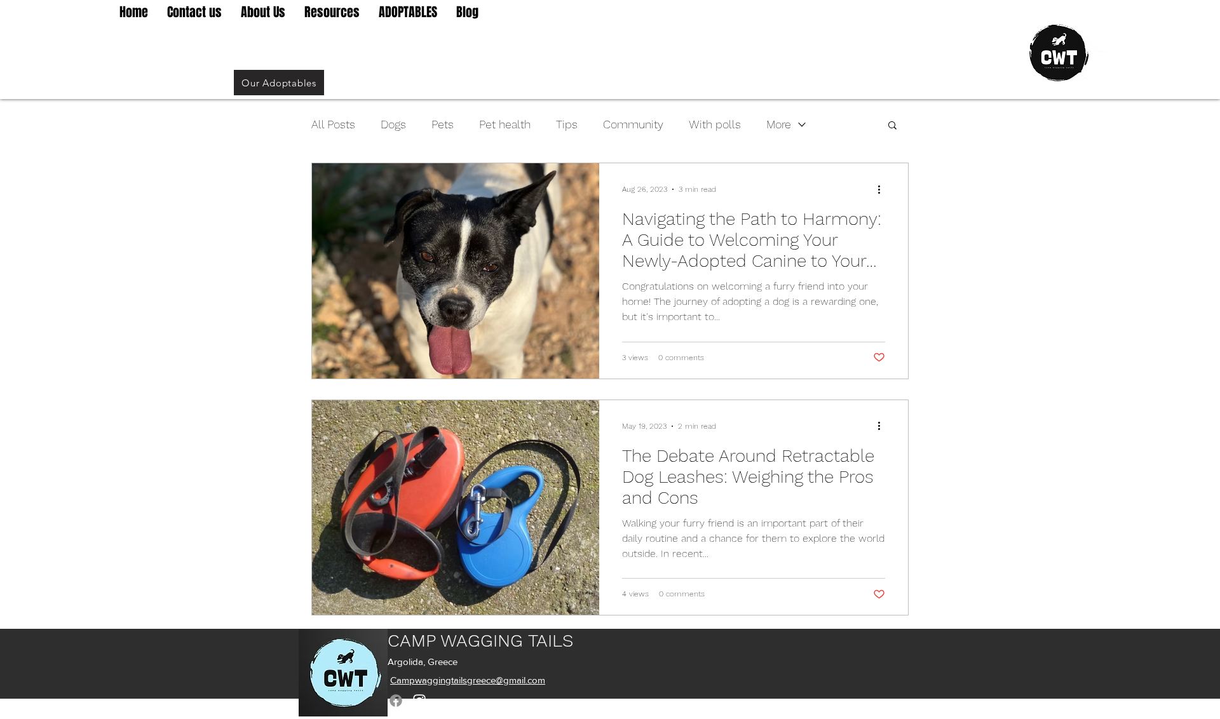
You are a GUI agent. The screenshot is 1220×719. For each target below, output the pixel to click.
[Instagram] (419, 700)
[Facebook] (396, 700)
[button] (892, 126)
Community (633, 124)
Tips (567, 124)
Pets (442, 124)
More (778, 124)
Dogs (393, 124)
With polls (715, 124)
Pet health (505, 124)
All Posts (333, 124)
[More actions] (883, 189)
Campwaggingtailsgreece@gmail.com (467, 680)
